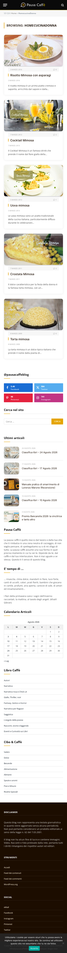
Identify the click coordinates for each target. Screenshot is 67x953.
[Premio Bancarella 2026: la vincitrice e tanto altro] (11, 516)
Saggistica (8, 714)
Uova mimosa (19, 205)
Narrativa (8, 686)
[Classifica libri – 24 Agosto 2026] (11, 452)
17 (8, 646)
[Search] (62, 5)
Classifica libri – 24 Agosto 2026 (39, 452)
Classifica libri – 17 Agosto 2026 (39, 468)
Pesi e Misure (10, 786)
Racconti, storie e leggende (16, 725)
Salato (7, 752)
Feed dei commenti (13, 878)
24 (8, 650)
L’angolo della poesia (13, 720)
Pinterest (8, 924)
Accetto (34, 948)
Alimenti (8, 774)
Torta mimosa (19, 339)
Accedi (7, 867)
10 (8, 641)
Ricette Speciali (11, 791)
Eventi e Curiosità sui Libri (16, 731)
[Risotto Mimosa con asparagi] (33, 50)
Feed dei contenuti (12, 873)
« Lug (6, 661)
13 (33, 641)
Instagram (8, 918)
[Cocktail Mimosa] (33, 115)
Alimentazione (10, 769)
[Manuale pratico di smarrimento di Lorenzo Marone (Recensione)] (11, 484)
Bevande (8, 763)
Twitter (7, 929)
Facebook (8, 912)
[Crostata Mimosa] (33, 249)
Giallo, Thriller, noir (12, 697)
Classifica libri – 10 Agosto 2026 (39, 500)
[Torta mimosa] (33, 314)
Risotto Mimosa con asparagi (30, 75)
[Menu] (5, 5)
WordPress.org (11, 884)
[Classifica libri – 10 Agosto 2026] (11, 500)
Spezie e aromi (10, 780)
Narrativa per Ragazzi (14, 708)
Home (14, 13)
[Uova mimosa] (33, 180)
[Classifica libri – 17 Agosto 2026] (11, 468)
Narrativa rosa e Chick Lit (15, 691)
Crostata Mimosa (22, 274)
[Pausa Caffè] (33, 5)
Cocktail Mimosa (22, 140)
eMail (6, 907)
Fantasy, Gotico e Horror (15, 703)
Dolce (6, 757)
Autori (7, 680)
